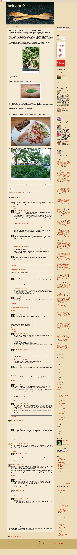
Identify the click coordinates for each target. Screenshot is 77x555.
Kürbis (59, 252)
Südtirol (60, 324)
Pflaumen (65, 284)
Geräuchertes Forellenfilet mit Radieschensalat (63, 399)
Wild (67, 347)
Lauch (64, 253)
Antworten (13, 206)
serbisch (64, 315)
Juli (58, 390)
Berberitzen (61, 173)
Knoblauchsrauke (59, 242)
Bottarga (58, 179)
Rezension (60, 297)
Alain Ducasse (64, 162)
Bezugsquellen (59, 175)
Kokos (58, 245)
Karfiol (62, 236)
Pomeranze (66, 286)
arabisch (60, 166)
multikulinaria (14, 201)
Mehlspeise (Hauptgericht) (62, 264)
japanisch (64, 231)
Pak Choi (66, 277)
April (58, 424)
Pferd (69, 283)
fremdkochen (66, 211)
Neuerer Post (10, 534)
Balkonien (58, 170)
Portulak (58, 288)
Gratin (63, 219)
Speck (58, 321)
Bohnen (66, 178)
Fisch (12, 193)
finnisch (63, 209)
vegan (68, 337)
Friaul (58, 212)
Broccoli (62, 180)
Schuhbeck (59, 312)
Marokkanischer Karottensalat (63, 411)
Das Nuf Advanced (61, 527)
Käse (58, 237)
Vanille (63, 337)
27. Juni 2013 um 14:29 (25, 349)
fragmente (60, 530)
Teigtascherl (61, 327)
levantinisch (64, 254)
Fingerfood (66, 208)
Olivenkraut (58, 274)
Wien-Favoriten (65, 346)
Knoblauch (65, 241)
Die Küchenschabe (16, 307)
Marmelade (63, 259)
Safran (61, 304)
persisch (59, 283)
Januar (58, 429)
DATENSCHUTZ (10, 541)
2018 (57, 372)
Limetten (68, 254)
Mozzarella (63, 268)
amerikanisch (63, 163)
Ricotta (68, 298)
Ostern (58, 276)
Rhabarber (58, 298)
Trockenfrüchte (65, 335)
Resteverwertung (60, 294)
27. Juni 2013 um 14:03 (20, 374)
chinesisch (59, 187)
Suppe (65, 324)
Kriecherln (63, 248)
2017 (57, 374)
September (59, 387)
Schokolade (65, 311)
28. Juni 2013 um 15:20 (25, 479)
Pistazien (60, 285)
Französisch (59, 211)
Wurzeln (58, 349)
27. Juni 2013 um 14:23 (19, 420)
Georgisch (62, 214)
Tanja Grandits (64, 326)
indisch (58, 229)
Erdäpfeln (59, 201)
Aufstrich (68, 167)
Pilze (69, 284)
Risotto (65, 299)
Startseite (31, 534)
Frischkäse (63, 212)
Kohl (69, 243)
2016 (57, 376)
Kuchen (61, 249)
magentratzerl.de (61, 509)
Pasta (62, 282)
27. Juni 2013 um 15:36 (25, 443)
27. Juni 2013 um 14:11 (25, 314)
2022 (57, 366)
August (58, 389)
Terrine (67, 327)
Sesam (67, 315)
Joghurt (66, 232)
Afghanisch (64, 161)
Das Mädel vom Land (62, 473)
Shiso (61, 316)
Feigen (68, 204)
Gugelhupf (61, 221)
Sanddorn (58, 306)
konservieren (61, 246)
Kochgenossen (60, 468)
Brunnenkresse (65, 181)
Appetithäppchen (67, 165)
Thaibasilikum (59, 328)
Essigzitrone (59, 203)
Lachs (69, 252)
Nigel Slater (59, 271)
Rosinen (63, 300)
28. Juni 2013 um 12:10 (25, 403)
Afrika (69, 161)
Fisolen (58, 210)
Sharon (58, 316)
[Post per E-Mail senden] (23, 192)
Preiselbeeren (59, 289)
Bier (65, 175)
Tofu (57, 330)
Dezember (59, 382)
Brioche (67, 179)
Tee (69, 326)
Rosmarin (68, 300)
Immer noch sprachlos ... (62, 420)
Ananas (68, 163)
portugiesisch (65, 287)
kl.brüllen (59, 520)
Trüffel (58, 336)
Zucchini (61, 353)
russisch (67, 302)
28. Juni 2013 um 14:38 (18, 464)
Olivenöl (63, 274)
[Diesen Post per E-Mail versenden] (25, 192)
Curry (63, 189)
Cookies (58, 188)
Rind (60, 299)
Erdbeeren (66, 201)
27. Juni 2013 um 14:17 (23, 339)
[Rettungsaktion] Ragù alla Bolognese (65, 91)
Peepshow (43, 184)
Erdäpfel (66, 200)
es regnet (59, 523)
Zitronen (66, 350)
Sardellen (62, 306)
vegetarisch (66, 339)
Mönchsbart (66, 267)
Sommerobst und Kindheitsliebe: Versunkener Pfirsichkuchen (63, 474)
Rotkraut (66, 301)
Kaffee (68, 233)
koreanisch (68, 246)
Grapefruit (58, 219)
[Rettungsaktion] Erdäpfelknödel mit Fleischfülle (64, 76)
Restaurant (65, 293)
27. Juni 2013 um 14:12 (25, 223)
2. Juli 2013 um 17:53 (25, 498)
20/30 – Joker (60, 531)
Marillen (68, 258)
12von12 (58, 161)
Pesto (64, 283)
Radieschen (16, 193)
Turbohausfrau (17, 5)
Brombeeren (68, 180)
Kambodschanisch (60, 235)
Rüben (58, 302)
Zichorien (62, 349)
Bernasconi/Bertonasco (64, 174)
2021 (57, 367)
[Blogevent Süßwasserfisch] (12, 189)
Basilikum (58, 172)
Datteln (58, 190)
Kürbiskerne (65, 252)
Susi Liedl (17, 210)
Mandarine (63, 256)
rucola (62, 302)
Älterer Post (51, 534)
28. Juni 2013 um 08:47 (25, 288)
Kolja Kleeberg (63, 245)
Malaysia (58, 256)
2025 (57, 361)
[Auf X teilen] (28, 192)
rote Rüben (60, 301)
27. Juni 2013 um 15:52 (25, 453)
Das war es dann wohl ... (61, 84)
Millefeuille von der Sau (65, 150)
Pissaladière (60, 419)
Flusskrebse (66, 210)
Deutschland (59, 192)
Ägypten (59, 162)
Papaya (66, 279)
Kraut (64, 247)
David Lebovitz (63, 190)
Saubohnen (68, 306)
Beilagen (68, 172)
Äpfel (61, 165)
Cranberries (68, 188)
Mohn (60, 267)
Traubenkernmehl (65, 334)
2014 (57, 379)
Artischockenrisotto (61, 417)
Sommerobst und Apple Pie (62, 459)
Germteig (67, 214)
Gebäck (58, 214)
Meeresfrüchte (60, 263)
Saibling (64, 304)
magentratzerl (14, 269)
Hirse (64, 225)
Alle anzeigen (68, 483)
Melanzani (59, 265)
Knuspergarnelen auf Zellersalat (63, 405)
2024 (57, 362)
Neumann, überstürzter (65, 125)
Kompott (68, 245)
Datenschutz (59, 32)
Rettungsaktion (60, 295)
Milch (61, 266)
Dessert (64, 191)
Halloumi (60, 223)
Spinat (62, 321)
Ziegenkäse (68, 349)
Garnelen (60, 213)
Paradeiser (65, 280)
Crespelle (59, 189)
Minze (65, 266)
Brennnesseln (63, 179)
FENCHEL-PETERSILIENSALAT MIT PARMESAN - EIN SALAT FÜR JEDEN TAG (63, 464)
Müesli (69, 268)
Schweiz (64, 314)
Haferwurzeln (63, 222)
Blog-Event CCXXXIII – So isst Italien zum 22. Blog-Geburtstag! (63, 506)
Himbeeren (59, 225)
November (59, 384)
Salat (20, 193)
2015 (57, 377)
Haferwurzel (58, 222)
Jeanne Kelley (60, 232)
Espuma (62, 202)
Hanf (65, 223)
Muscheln (66, 269)
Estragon (65, 203)
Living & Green (60, 533)
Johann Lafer (59, 233)
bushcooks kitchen (61, 494)
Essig (67, 202)
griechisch (68, 219)
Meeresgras (67, 263)
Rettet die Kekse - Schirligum (64, 109)
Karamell (58, 236)
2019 (57, 371)
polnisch (68, 285)
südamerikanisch (67, 323)
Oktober (58, 385)
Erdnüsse (58, 202)
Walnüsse (58, 344)
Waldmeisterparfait (61, 410)
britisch (58, 180)
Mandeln (68, 256)
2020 (57, 369)
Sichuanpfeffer (66, 316)
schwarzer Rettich (59, 313)
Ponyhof (58, 287)
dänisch (67, 189)
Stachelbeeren (59, 322)
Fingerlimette (58, 209)
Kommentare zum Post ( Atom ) (16, 536)
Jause (69, 231)
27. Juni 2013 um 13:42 (20, 322)
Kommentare (60, 39)
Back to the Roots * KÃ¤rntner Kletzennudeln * (62, 535)
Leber (59, 254)
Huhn (69, 226)
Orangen (58, 275)
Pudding (66, 289)
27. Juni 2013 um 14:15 (25, 384)
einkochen (59, 199)
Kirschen (60, 240)
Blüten (62, 178)
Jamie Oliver (59, 231)
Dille (64, 192)
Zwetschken (68, 353)
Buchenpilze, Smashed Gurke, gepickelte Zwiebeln (63, 495)
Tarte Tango (63, 133)
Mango (60, 257)
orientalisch (65, 275)
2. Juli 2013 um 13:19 (21, 490)
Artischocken (67, 166)
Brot (59, 181)
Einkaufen (65, 198)
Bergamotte (68, 173)
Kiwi (65, 240)
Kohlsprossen (66, 244)
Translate (65, 451)
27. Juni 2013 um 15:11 (25, 246)
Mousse (58, 268)
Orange (67, 274)
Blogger (40, 546)
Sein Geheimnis (60, 528)
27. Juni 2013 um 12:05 (25, 278)
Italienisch (65, 230)
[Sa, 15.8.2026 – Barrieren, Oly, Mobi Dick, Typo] (63, 525)
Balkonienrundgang (61, 413)
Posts (59, 37)
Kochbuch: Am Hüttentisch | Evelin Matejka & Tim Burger (63, 511)
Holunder (68, 225)
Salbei (62, 305)
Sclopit (69, 314)
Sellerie (59, 315)
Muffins (60, 269)
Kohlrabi (59, 244)
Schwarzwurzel (65, 313)
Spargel (65, 319)
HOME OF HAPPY (61, 462)
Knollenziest (59, 243)
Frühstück (68, 212)
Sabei (57, 304)
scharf (65, 308)
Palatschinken (67, 278)
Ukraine (67, 336)
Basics (66, 171)
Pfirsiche (60, 284)
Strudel (61, 323)
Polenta (64, 285)
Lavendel (68, 253)
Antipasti (66, 164)
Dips (67, 192)
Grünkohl (68, 220)
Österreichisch (64, 276)
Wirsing (62, 348)
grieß (59, 220)
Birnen (69, 175)
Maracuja (58, 258)
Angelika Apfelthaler (61, 164)
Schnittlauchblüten (59, 311)
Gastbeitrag (65, 213)
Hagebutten (68, 222)
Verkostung (68, 340)
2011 (57, 433)
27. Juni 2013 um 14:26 (25, 235)
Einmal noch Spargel (62, 403)
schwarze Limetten (65, 312)
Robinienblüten (59, 300)
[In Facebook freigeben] (29, 192)
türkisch (62, 336)
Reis (59, 293)
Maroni (65, 260)
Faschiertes (59, 204)
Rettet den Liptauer (64, 99)
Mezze (58, 266)
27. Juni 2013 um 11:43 (22, 269)
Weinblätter (66, 345)
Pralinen (66, 288)
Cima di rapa (66, 187)
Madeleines (66, 255)
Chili (66, 186)
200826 (59, 521)
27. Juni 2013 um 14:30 (23, 359)
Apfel (57, 165)
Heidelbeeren (65, 224)
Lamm (59, 253)
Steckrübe (64, 322)
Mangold (66, 257)
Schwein (58, 314)
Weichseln (59, 345)
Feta (62, 208)
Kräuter (68, 247)
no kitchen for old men (47, 113)
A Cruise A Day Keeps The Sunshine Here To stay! (62, 480)
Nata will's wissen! (61, 393)
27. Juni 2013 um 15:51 (25, 256)
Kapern (66, 235)
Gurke (66, 221)
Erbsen (68, 199)
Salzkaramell (67, 305)
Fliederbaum (60, 458)
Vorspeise (59, 343)
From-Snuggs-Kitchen (17, 443)
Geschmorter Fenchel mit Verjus (64, 406)
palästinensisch (59, 278)
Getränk (58, 215)
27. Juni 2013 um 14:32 (25, 429)
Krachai (60, 247)
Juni (58, 392)
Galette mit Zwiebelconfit (62, 491)
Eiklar (58, 198)
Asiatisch (61, 167)
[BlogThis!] (27, 192)
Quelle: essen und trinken (13, 110)
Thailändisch (65, 328)
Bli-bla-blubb (66, 176)
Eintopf (65, 199)
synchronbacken (66, 325)
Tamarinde (58, 326)
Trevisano (58, 335)
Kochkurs (64, 243)
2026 (57, 359)
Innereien (59, 230)
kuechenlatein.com (61, 490)
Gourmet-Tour (65, 216)
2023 (57, 364)
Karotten (66, 236)
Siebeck (58, 317)
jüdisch (64, 233)
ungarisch (58, 337)
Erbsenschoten (61, 200)
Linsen (59, 255)
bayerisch (63, 172)
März (58, 426)
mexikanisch (65, 265)
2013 (57, 381)
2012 (57, 431)
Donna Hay (64, 193)
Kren (59, 248)
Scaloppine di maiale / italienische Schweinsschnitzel (63, 470)
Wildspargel (58, 348)
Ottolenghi (59, 277)
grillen (63, 220)
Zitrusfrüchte (67, 351)
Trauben (58, 334)
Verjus (62, 340)
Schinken (58, 310)
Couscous (63, 188)
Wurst (66, 348)
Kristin (14, 420)
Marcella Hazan (63, 258)
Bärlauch (60, 171)
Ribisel (64, 298)
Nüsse (59, 273)
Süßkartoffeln (59, 325)
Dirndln (58, 193)
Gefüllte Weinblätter (61, 408)
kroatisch (68, 248)
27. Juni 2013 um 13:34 (24, 307)
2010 (57, 435)
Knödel (66, 242)
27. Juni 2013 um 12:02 (25, 210)
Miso (69, 266)
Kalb (67, 234)
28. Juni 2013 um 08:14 (23, 396)
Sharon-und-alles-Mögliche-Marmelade (63, 396)
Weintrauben (59, 346)
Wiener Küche (60, 347)
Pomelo (59, 286)
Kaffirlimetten (61, 234)
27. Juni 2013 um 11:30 (22, 201)
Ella (13, 464)
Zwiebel (60, 354)
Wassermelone (65, 344)
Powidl (62, 288)
